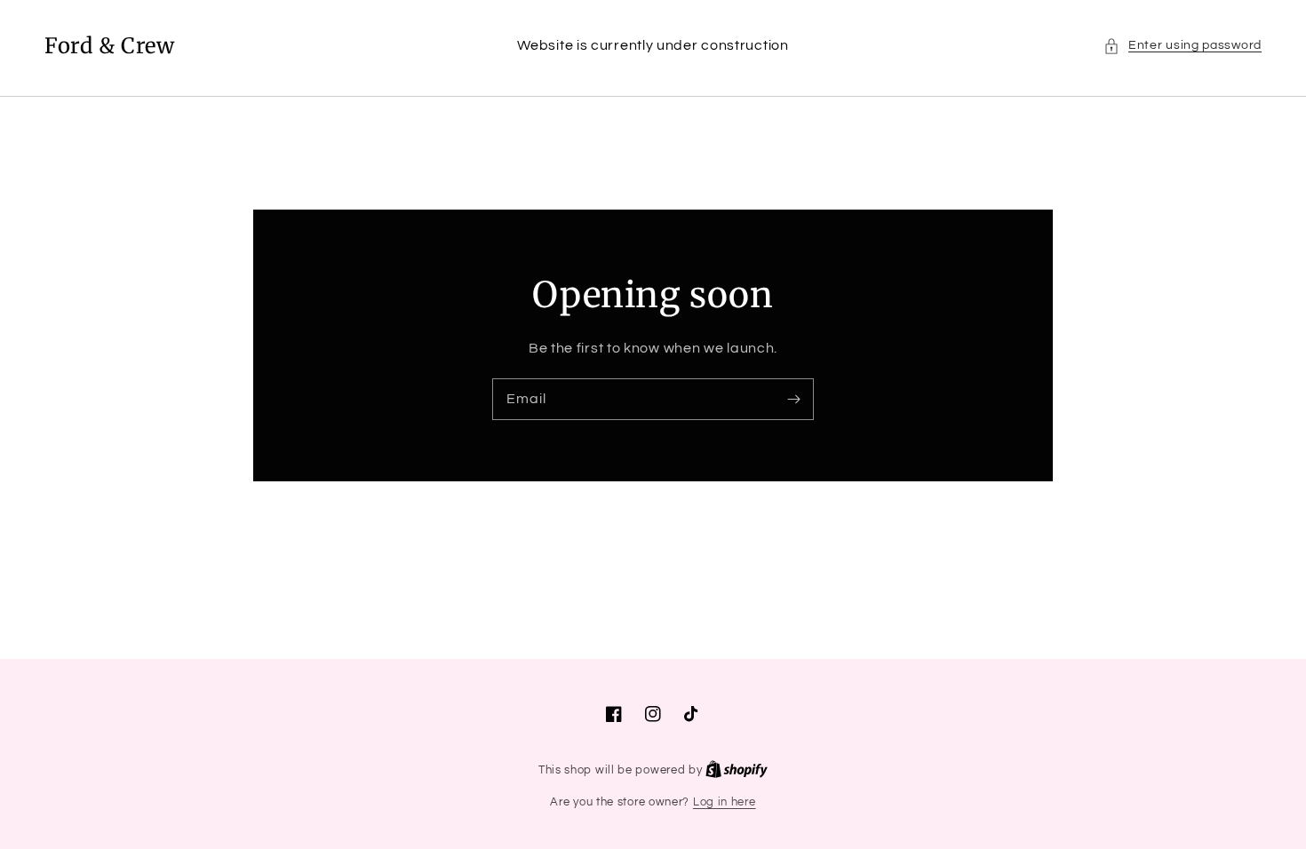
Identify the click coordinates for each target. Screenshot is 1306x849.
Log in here (724, 802)
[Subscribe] (793, 398)
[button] (1182, 46)
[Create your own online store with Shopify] (736, 770)
